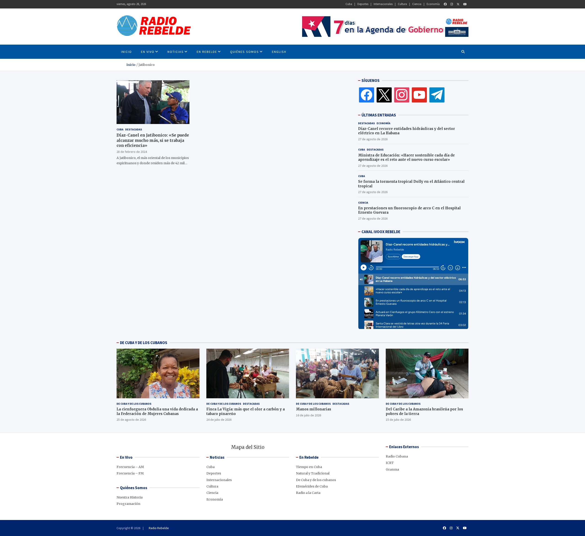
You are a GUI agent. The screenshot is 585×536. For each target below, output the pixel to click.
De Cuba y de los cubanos (134, 403)
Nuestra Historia (130, 497)
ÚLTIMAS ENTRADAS (379, 115)
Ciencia (416, 4)
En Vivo (147, 52)
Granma (392, 469)
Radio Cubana (397, 456)
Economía (433, 4)
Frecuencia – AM (130, 467)
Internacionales (383, 4)
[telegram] (436, 95)
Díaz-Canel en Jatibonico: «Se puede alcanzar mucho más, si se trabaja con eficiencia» (153, 140)
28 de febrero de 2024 (132, 151)
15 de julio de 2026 (398, 419)
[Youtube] (464, 4)
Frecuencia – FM (130, 473)
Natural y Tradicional (313, 473)
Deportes (362, 4)
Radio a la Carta (308, 493)
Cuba (349, 4)
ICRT (390, 463)
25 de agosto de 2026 (131, 419)
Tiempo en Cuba (309, 467)
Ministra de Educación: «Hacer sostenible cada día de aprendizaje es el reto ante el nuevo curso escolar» (406, 157)
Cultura (402, 4)
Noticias (176, 52)
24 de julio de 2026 (218, 419)
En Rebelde (207, 52)
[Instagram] (452, 4)
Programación (128, 504)
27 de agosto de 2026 (373, 139)
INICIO (126, 52)
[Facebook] (445, 4)
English (279, 52)
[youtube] (419, 95)
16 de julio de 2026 (308, 415)
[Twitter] (458, 4)
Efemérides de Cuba (312, 486)
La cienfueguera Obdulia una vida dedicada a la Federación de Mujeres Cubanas (157, 411)
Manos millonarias (313, 409)
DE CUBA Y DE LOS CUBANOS (143, 342)
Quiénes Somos (244, 52)
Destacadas (133, 129)
